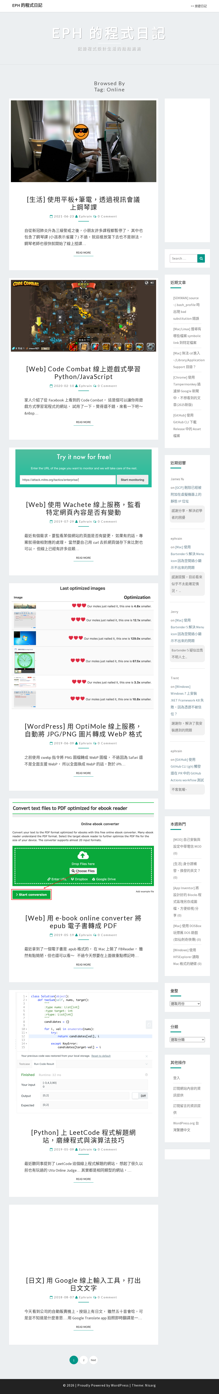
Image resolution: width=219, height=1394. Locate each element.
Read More (84, 252)
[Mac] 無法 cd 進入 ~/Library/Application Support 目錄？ (189, 360)
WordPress (120, 1385)
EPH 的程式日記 (27, 5)
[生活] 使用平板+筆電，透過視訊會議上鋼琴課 (83, 203)
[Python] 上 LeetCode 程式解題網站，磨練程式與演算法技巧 (83, 1136)
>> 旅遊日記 (199, 6)
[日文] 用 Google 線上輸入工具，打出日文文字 (83, 1284)
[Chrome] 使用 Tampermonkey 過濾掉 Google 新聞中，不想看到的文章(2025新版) (187, 391)
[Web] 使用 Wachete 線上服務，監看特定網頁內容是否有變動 (83, 508)
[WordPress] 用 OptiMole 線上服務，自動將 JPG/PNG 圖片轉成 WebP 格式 (83, 730)
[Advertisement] (187, 169)
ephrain (85, 216)
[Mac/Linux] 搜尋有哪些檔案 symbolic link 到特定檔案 (187, 336)
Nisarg (150, 1385)
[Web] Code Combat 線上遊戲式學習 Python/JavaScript (83, 372)
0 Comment (107, 216)
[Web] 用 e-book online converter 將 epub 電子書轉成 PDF (83, 921)
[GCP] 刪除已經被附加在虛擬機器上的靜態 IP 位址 (186, 494)
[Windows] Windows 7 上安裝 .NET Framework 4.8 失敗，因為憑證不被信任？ (187, 700)
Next (93, 1360)
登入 (176, 1078)
